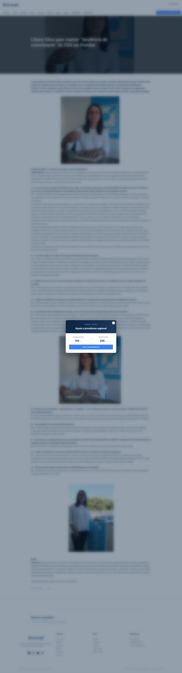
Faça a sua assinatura (91, 347)
